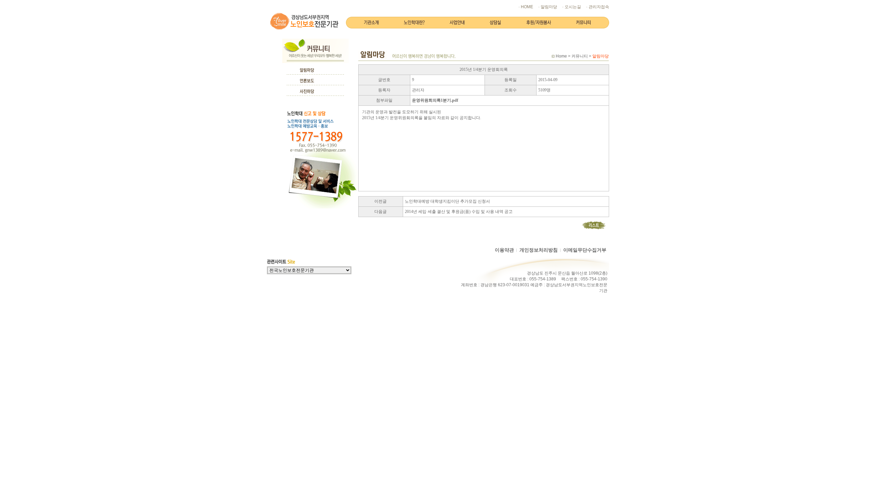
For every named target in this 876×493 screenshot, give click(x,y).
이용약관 (504, 250)
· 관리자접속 (597, 6)
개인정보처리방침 (538, 250)
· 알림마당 (547, 6)
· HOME (525, 6)
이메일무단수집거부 (584, 250)
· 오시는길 (571, 6)
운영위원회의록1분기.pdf (435, 100)
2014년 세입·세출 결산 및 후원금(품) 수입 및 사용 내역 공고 (459, 211)
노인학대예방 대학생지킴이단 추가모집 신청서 (447, 201)
